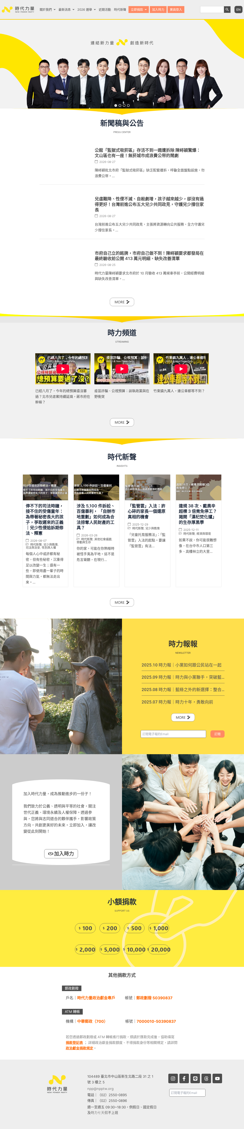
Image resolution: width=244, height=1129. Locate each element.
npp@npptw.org (100, 1089)
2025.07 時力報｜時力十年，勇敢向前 (177, 702)
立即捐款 (137, 9)
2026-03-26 (89, 535)
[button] (47, 9)
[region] (122, 64)
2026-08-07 (38, 540)
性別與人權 (49, 547)
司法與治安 (33, 547)
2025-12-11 (191, 530)
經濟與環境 (204, 533)
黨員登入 (176, 9)
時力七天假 (99, 1113)
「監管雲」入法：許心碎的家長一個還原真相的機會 (146, 511)
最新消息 (65, 9)
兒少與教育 (50, 544)
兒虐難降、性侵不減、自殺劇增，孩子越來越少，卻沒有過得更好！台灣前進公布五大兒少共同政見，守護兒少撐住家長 (149, 204)
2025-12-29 (140, 524)
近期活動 (105, 9)
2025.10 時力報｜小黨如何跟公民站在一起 (182, 665)
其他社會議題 (103, 539)
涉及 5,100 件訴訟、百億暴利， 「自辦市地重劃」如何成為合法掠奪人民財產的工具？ (96, 516)
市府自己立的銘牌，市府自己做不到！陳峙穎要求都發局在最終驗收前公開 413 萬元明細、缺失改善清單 (149, 256)
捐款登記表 (74, 1043)
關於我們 (46, 9)
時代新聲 (120, 9)
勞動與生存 (84, 542)
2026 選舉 (84, 9)
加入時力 (158, 9)
